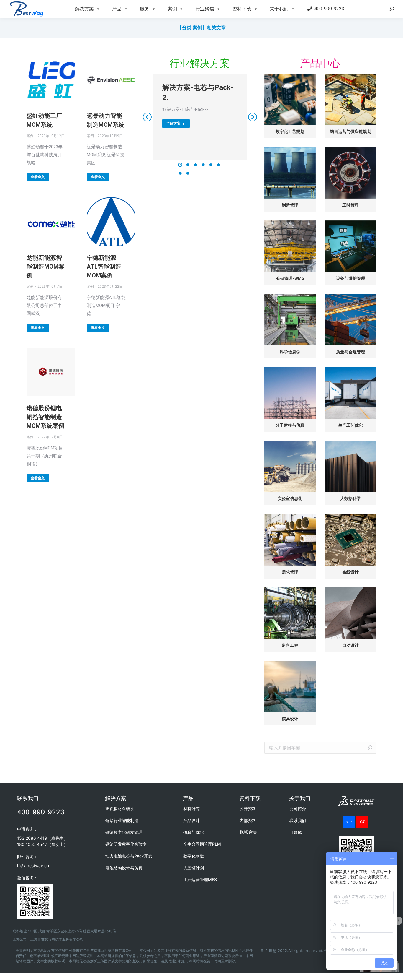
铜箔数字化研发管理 (123, 832)
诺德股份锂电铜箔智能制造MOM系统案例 (45, 417)
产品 (117, 9)
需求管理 (290, 572)
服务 (144, 9)
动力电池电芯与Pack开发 (128, 855)
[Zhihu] (349, 822)
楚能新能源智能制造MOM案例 (45, 266)
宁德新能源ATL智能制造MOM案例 (104, 266)
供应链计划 (193, 867)
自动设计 (350, 645)
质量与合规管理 (350, 352)
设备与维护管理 (350, 278)
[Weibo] (362, 822)
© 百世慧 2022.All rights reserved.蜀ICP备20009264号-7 (311, 950)
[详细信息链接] (50, 79)
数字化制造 (193, 855)
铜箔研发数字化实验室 (126, 844)
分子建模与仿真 (290, 425)
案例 (172, 9)
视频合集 (248, 832)
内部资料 (248, 820)
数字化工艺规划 (290, 131)
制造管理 (290, 205)
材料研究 (191, 808)
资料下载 (241, 9)
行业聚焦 (204, 9)
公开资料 (248, 808)
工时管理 (350, 205)
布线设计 (350, 572)
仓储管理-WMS (290, 278)
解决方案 (84, 9)
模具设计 (290, 719)
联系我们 (297, 820)
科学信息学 (290, 352)
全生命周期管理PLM (202, 844)
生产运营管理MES (200, 879)
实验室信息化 (290, 498)
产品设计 (191, 820)
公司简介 (297, 808)
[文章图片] (290, 99)
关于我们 (279, 9)
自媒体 (295, 832)
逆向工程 (290, 645)
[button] (180, 164)
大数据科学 (350, 498)
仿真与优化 (193, 832)
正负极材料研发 (119, 808)
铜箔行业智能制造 (121, 820)
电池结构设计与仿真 (123, 867)
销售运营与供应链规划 (350, 131)
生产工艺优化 (350, 425)
